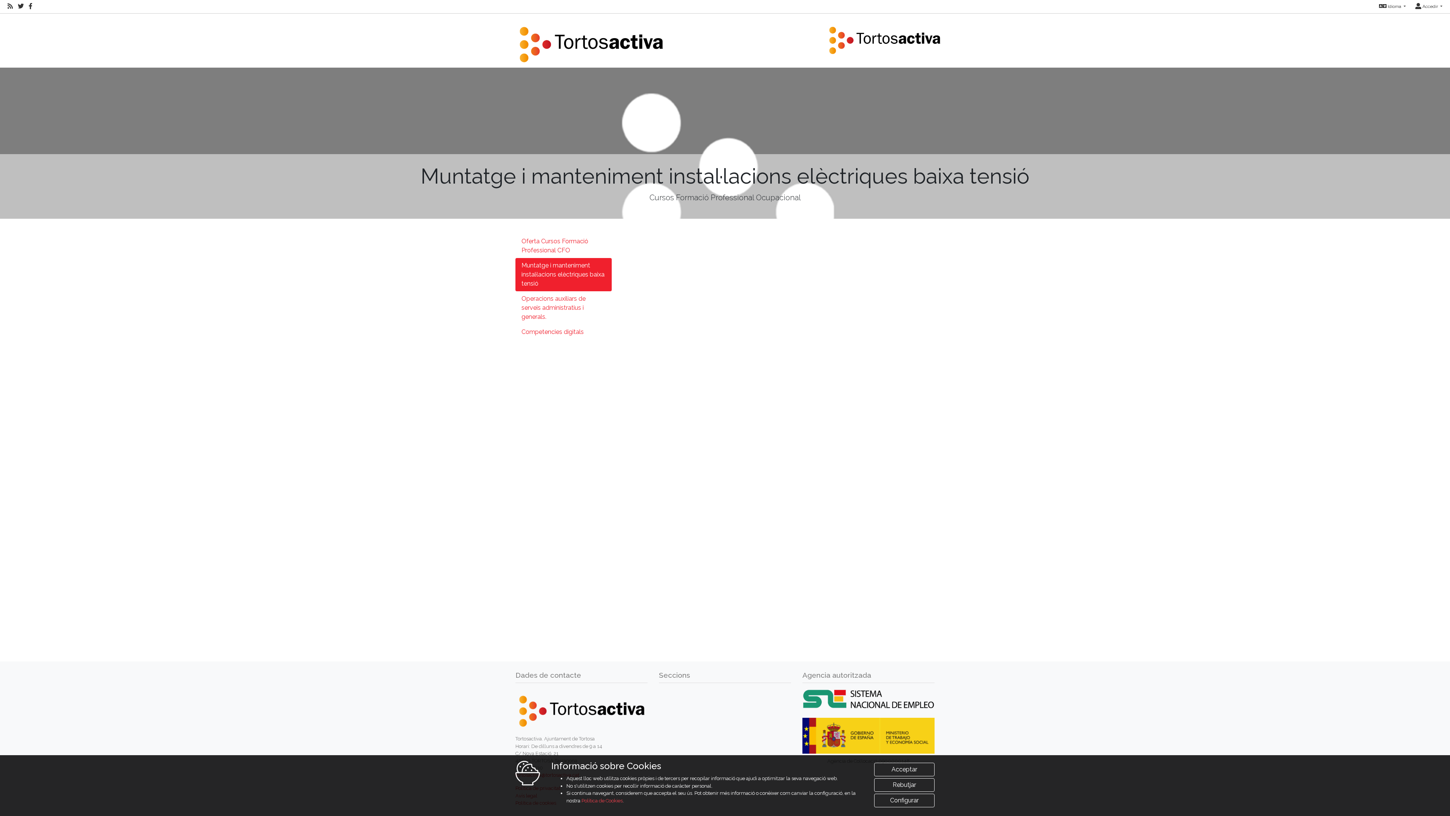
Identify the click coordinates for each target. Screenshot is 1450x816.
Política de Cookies (602, 801)
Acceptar (904, 769)
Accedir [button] (1430, 6)
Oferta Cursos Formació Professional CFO (554, 246)
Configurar (904, 800)
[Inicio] (590, 39)
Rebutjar (904, 784)
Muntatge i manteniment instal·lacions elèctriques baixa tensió (563, 274)
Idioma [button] (1394, 6)
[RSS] (10, 6)
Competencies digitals (552, 331)
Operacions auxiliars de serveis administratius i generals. (553, 307)
